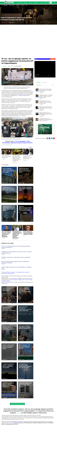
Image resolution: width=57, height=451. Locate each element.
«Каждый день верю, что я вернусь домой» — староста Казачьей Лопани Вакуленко (46, 96)
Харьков (13, 272)
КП (28, 272)
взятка (23, 272)
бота (6, 283)
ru (46, 2)
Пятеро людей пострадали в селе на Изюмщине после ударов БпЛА (16, 267)
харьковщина (11, 273)
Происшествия (4, 22)
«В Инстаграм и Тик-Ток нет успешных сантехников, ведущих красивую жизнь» (45, 102)
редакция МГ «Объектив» (17, 421)
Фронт (30, 2)
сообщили (21, 95)
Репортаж (25, 2)
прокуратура (4, 273)
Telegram (14, 278)
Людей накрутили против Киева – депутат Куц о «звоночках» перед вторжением (45, 108)
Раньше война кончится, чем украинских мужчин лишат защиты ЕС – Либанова (45, 113)
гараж (26, 272)
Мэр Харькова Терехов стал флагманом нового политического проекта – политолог (46, 119)
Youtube (8, 282)
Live (41, 2)
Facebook (16, 279)
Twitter (51, 138)
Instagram (20, 279)
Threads (26, 279)
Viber (24, 279)
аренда (19, 272)
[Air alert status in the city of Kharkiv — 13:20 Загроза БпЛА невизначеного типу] (26, 5)
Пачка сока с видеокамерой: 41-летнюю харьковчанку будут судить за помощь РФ (15, 246)
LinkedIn (30, 279)
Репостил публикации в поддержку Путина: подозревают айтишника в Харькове (15, 262)
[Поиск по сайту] (48, 2)
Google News (3, 281)
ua (43, 2)
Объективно (19, 2)
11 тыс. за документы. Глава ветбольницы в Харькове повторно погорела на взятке (17, 142)
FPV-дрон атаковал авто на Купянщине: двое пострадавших (15, 257)
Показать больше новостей (17, 403)
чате (31, 278)
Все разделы (35, 2)
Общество (4, 66)
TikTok (12, 282)
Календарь (44, 82)
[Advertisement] (28, 32)
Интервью (38, 82)
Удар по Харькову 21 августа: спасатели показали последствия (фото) (16, 18)
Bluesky (8, 281)
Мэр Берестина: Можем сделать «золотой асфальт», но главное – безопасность (45, 90)
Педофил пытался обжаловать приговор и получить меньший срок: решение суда (16, 252)
